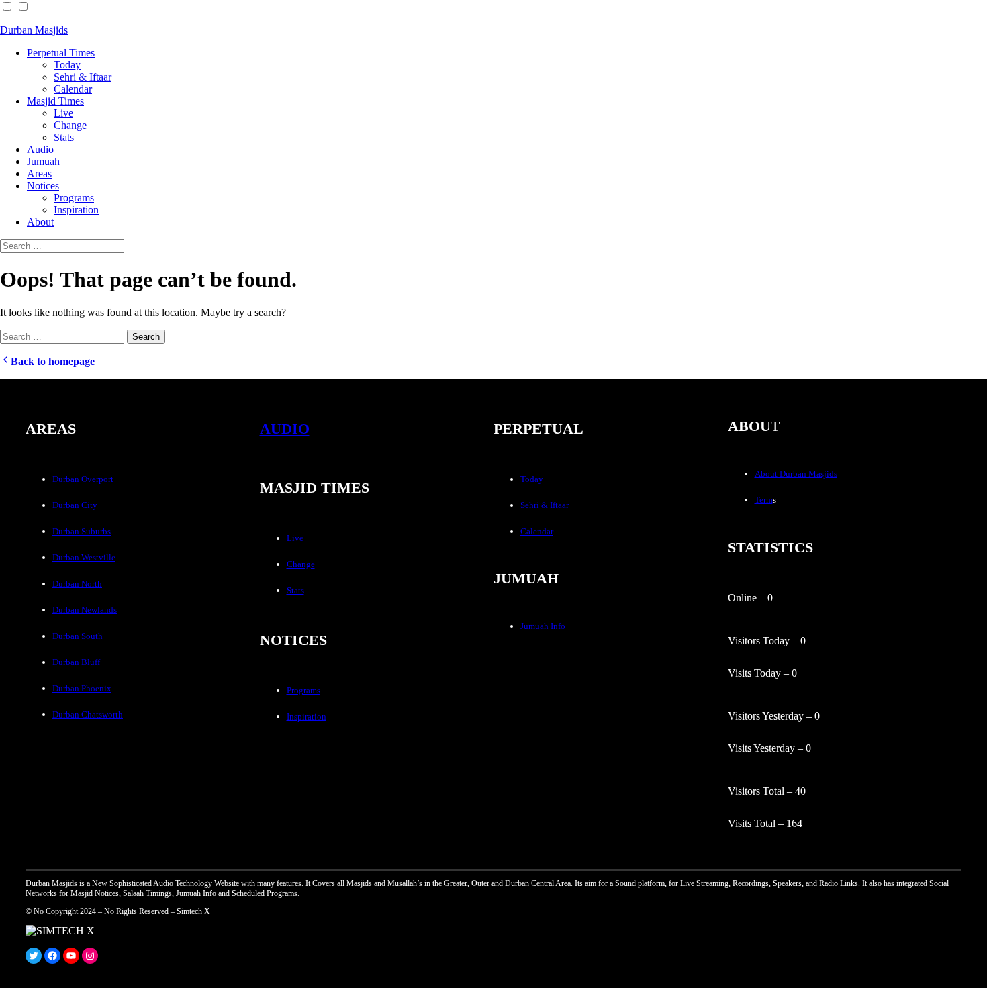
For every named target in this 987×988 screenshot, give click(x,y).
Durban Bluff (76, 662)
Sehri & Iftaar (82, 77)
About (40, 222)
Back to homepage (53, 361)
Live (63, 113)
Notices (43, 185)
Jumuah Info (542, 626)
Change (70, 125)
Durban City (74, 505)
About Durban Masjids (796, 473)
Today (67, 64)
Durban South (77, 636)
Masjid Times (55, 101)
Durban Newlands (84, 610)
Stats (64, 137)
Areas (39, 173)
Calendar (73, 89)
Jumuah (43, 161)
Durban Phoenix (81, 688)
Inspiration (76, 209)
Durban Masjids (34, 30)
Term (764, 500)
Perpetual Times (61, 52)
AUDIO (285, 428)
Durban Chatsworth (87, 714)
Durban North (77, 584)
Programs (74, 197)
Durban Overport (82, 479)
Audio (40, 149)
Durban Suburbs (81, 531)
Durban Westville (83, 557)
